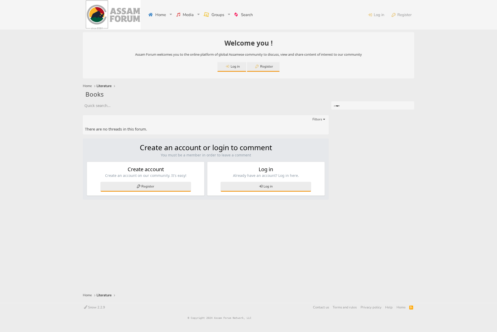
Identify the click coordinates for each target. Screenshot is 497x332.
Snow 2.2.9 (96, 307)
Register (147, 186)
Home (160, 14)
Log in (268, 186)
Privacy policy (371, 307)
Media (188, 14)
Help (389, 307)
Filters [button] (317, 119)
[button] (171, 15)
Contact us (321, 307)
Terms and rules (345, 307)
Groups (217, 14)
